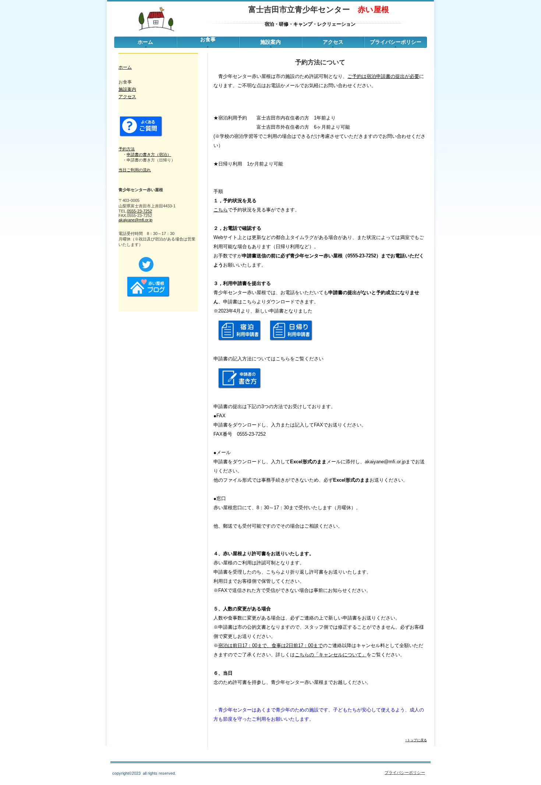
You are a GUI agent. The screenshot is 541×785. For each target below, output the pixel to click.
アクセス (333, 42)
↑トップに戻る (416, 740)
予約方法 (127, 149)
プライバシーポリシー (395, 42)
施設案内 (127, 89)
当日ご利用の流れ (135, 170)
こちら (220, 210)
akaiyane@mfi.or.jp (135, 220)
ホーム (145, 42)
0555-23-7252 (139, 211)
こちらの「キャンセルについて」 (331, 654)
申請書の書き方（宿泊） (149, 154)
